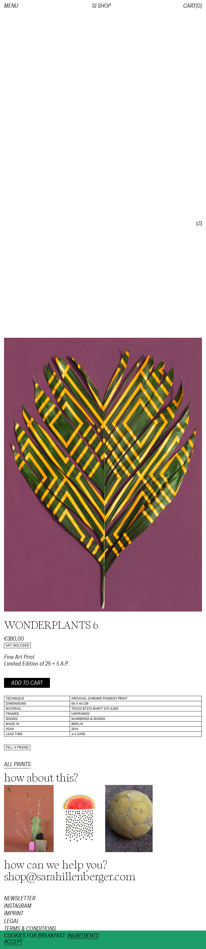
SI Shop (101, 5)
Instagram (17, 905)
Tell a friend (17, 747)
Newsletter (19, 898)
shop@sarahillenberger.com (70, 877)
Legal (11, 920)
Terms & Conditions (30, 928)
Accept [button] (13, 942)
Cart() (192, 5)
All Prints (17, 764)
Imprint (13, 913)
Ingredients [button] (83, 936)
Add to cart (27, 683)
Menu (11, 5)
